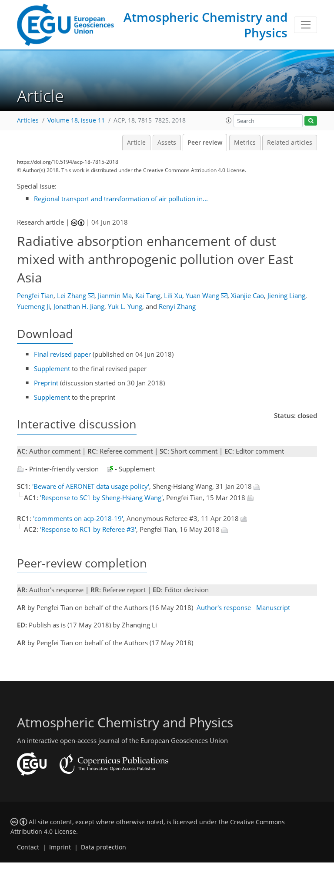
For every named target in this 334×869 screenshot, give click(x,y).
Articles (28, 120)
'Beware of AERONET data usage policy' (90, 486)
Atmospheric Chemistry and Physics (205, 25)
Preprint (46, 382)
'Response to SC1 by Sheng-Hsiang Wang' (101, 497)
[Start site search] (310, 121)
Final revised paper (62, 354)
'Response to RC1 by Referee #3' (88, 529)
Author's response (224, 607)
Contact (28, 847)
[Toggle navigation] (305, 25)
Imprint (60, 847)
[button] (229, 120)
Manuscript (273, 607)
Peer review (204, 142)
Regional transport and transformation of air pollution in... (121, 198)
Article (136, 142)
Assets (166, 142)
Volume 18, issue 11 (76, 120)
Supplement (52, 368)
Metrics (245, 142)
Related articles (289, 142)
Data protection (103, 847)
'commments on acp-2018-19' (78, 518)
